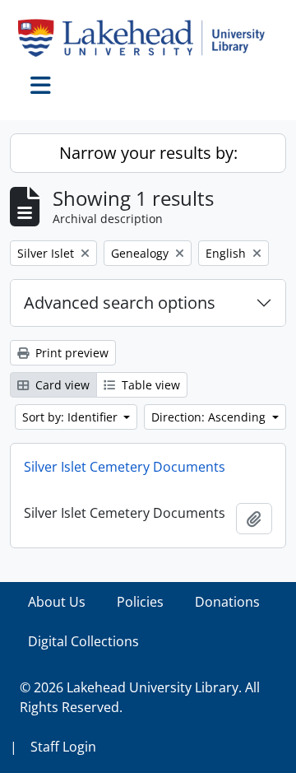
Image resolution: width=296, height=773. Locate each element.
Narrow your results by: (148, 153)
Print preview (70, 353)
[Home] (148, 37)
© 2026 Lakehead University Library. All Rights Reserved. (140, 697)
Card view (61, 385)
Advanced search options (119, 302)
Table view (149, 385)
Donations (227, 602)
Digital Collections (83, 641)
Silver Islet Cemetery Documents (124, 467)
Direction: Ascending (210, 417)
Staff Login (63, 747)
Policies (140, 602)
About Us (57, 602)
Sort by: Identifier (71, 417)
